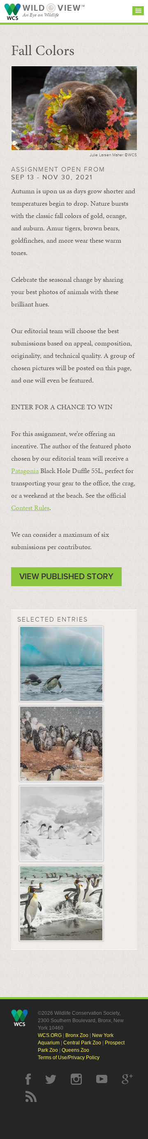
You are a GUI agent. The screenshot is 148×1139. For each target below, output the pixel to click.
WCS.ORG (50, 1035)
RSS (31, 1096)
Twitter (50, 1079)
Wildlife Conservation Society (12, 11)
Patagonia (25, 471)
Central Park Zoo (82, 1043)
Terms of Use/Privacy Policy (68, 1057)
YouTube (101, 1079)
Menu (138, 10)
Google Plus (127, 1079)
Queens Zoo (75, 1050)
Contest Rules (30, 508)
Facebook (28, 1079)
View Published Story (66, 577)
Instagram (76, 1079)
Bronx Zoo (76, 1035)
